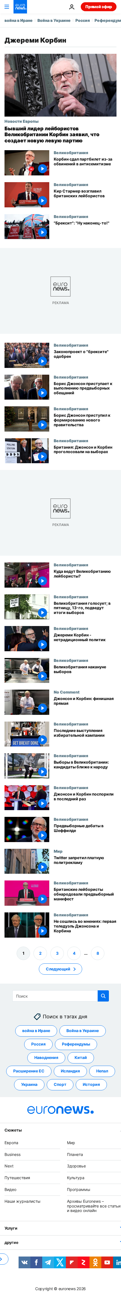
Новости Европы (22, 121)
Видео (10, 1189)
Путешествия (17, 1177)
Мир (58, 851)
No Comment (67, 692)
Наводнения (46, 1057)
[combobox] (60, 996)
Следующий (58, 968)
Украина (29, 1084)
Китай (81, 1057)
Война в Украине (54, 20)
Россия (82, 20)
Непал (102, 1070)
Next (9, 1165)
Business (13, 1154)
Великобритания (71, 152)
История (91, 1084)
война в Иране (19, 20)
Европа (11, 1142)
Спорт (60, 1084)
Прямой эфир (98, 6)
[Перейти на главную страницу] (20, 6)
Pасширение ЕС (28, 1070)
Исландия (70, 1070)
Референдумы (76, 1044)
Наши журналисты (23, 1201)
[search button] (103, 996)
